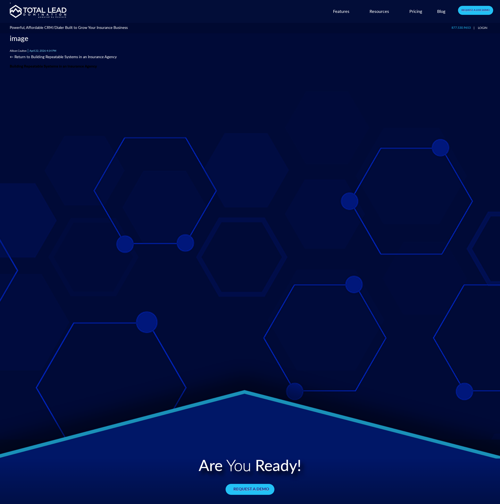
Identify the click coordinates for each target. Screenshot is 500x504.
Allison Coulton (18, 51)
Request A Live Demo (476, 10)
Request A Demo (251, 489)
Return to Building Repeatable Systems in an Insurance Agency (63, 57)
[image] (55, 67)
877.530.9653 (461, 27)
